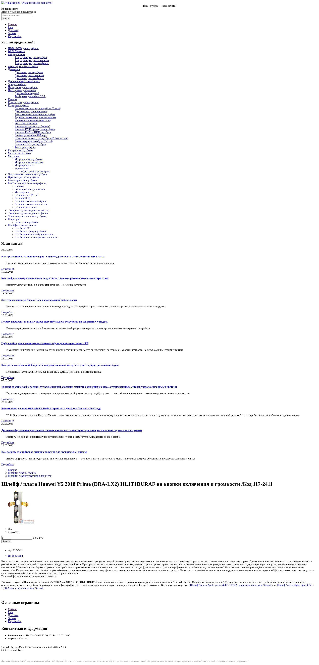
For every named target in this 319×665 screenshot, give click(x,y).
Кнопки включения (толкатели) (33, 120)
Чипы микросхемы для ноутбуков (27, 216)
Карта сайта (14, 36)
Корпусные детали (18, 105)
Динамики (14, 69)
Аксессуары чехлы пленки (23, 66)
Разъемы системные (26, 207)
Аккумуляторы (16, 54)
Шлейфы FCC (23, 228)
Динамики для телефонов (29, 78)
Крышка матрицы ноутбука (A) (32, 126)
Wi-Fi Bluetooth (16, 51)
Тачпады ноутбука (25, 147)
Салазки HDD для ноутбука (30, 144)
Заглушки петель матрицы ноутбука (35, 114)
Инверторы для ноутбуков (23, 87)
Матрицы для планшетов (29, 162)
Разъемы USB (22, 198)
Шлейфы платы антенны (22, 225)
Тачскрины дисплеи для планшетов (28, 210)
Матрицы (13, 156)
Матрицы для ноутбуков (28, 159)
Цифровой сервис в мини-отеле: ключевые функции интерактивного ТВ (44, 343)
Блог (10, 27)
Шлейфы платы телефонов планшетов (36, 237)
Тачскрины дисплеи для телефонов (28, 213)
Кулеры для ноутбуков (20, 150)
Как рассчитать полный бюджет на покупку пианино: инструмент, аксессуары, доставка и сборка (60, 365)
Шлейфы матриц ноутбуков (30, 231)
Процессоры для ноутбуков (23, 177)
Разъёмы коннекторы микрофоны (27, 183)
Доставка (13, 30)
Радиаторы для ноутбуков (22, 180)
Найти (6, 18)
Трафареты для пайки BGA (30, 96)
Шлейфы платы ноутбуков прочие (34, 234)
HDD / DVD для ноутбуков (23, 48)
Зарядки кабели (17, 84)
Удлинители (21, 168)
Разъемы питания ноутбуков (31, 201)
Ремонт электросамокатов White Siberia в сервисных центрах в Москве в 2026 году (51, 408)
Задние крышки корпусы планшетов (35, 117)
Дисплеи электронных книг (24, 81)
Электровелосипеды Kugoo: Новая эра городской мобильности (39, 300)
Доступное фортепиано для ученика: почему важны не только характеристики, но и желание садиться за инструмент (71, 430)
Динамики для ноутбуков (29, 72)
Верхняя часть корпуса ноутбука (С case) (37, 108)
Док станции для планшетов (31, 111)
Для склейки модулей (27, 93)
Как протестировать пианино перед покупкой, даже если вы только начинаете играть (52, 256)
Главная (12, 24)
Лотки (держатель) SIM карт (31, 135)
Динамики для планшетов (29, 75)
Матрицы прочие (24, 165)
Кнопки (19, 186)
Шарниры (13, 219)
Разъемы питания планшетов (31, 204)
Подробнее (7, 268)
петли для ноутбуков (26, 222)
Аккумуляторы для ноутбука (31, 57)
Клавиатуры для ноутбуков (23, 102)
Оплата (12, 33)
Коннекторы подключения (30, 189)
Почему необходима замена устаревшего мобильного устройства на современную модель (54, 321)
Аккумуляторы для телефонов (32, 63)
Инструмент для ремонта (22, 90)
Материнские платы (19, 153)
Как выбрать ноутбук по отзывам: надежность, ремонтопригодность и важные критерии (54, 278)
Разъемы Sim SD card (26, 195)
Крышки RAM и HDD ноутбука (33, 132)
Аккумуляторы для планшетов (32, 60)
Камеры (12, 99)
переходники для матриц (35, 171)
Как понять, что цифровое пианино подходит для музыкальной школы (44, 451)
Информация (15, 555)
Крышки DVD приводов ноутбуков (35, 129)
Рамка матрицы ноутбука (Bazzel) (34, 141)
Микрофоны (22, 192)
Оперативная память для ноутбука (27, 174)
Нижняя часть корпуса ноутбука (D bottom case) (41, 138)
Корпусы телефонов (26, 123)
